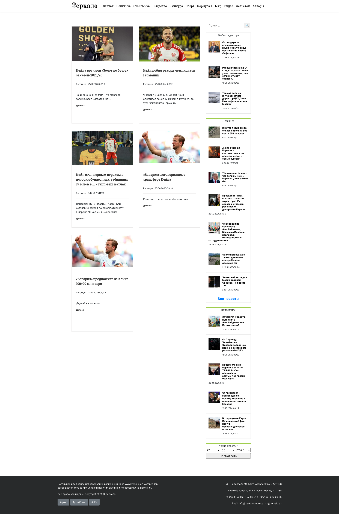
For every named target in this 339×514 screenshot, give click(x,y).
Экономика (141, 6)
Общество (160, 6)
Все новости (228, 299)
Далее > (80, 105)
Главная (108, 6)
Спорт (190, 6)
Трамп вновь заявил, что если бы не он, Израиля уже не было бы (235, 177)
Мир (218, 6)
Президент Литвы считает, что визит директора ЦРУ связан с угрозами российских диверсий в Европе (233, 202)
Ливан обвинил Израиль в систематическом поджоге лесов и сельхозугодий (233, 153)
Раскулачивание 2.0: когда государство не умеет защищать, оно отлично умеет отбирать (235, 73)
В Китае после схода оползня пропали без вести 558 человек (234, 130)
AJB (94, 502)
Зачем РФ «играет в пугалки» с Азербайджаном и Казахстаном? (234, 321)
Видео (228, 6)
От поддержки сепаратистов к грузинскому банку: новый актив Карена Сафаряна (234, 48)
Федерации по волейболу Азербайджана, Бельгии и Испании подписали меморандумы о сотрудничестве (227, 232)
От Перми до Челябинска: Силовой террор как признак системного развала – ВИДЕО (234, 345)
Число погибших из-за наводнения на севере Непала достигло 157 (234, 258)
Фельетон (243, 6)
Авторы (258, 6)
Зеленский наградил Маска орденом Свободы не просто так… (234, 281)
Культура (176, 6)
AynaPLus (78, 502)
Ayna (63, 502)
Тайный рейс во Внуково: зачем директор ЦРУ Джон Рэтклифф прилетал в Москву (235, 98)
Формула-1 (204, 6)
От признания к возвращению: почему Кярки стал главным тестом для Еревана (234, 398)
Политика (123, 6)
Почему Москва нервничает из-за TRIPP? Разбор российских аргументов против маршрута (233, 371)
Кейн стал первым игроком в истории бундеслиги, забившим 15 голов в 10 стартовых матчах (102, 179)
